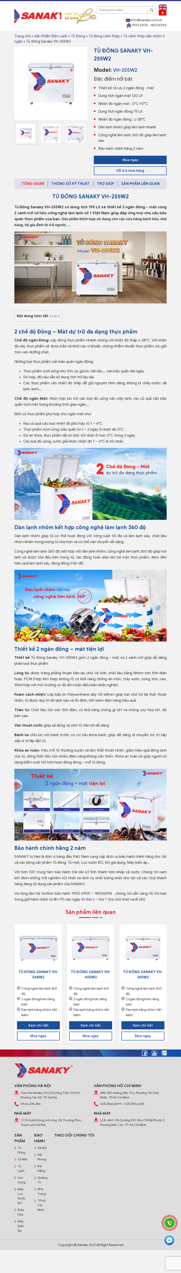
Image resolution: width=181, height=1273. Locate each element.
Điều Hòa (21, 1212)
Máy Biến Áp (21, 1226)
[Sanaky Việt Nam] (37, 16)
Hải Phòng (42, 1157)
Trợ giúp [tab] (105, 184)
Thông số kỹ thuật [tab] (70, 184)
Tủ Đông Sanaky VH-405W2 (91, 974)
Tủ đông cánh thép (104, 36)
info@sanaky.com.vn (146, 20)
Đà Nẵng (41, 1168)
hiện (55, 316)
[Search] (151, 10)
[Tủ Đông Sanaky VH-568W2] (38, 947)
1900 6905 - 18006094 (149, 25)
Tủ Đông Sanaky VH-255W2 (39, 207)
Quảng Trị (42, 1180)
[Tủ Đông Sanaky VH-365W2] (142, 947)
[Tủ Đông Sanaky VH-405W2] (90, 947)
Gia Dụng (21, 1180)
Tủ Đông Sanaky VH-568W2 (38, 974)
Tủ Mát (23, 1159)
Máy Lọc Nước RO (21, 1196)
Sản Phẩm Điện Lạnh (50, 36)
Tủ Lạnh (21, 1168)
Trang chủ (22, 36)
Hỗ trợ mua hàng (130, 171)
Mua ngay (130, 160)
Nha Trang (42, 1191)
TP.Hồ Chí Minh (41, 1205)
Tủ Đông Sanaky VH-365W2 (143, 974)
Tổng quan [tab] (33, 184)
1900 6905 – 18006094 (92, 893)
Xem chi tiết (38, 1025)
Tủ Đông (78, 36)
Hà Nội (42, 1148)
